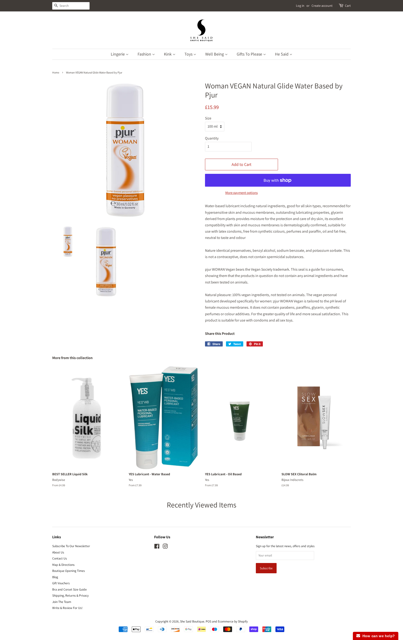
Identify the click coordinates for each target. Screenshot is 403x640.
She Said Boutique (192, 621)
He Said (282, 54)
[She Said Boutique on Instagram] (165, 547)
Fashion (145, 54)
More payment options (241, 192)
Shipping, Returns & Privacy (70, 595)
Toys (188, 54)
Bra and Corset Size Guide (69, 589)
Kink (168, 54)
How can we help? (377, 636)
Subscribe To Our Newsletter (71, 546)
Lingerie (118, 54)
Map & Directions (63, 565)
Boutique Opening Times (68, 571)
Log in (300, 5)
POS (208, 621)
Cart (348, 5)
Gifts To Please (250, 54)
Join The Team (61, 602)
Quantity (212, 138)
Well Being (215, 54)
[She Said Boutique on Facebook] (157, 547)
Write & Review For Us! (67, 608)
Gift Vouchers (61, 583)
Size (208, 118)
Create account (322, 5)
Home (55, 72)
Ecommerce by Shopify (233, 621)
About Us (58, 552)
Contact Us (59, 558)
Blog (55, 577)
